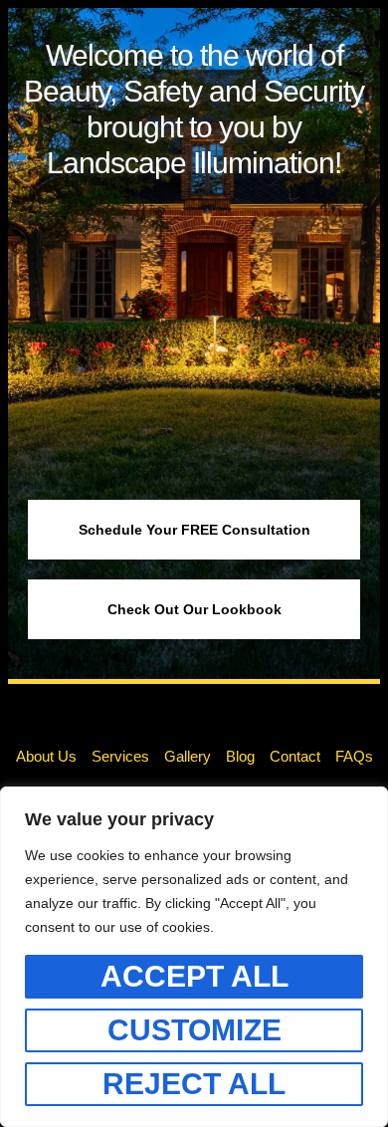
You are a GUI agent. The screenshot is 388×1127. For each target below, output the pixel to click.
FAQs (354, 756)
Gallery (187, 756)
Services (120, 756)
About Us (46, 756)
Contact (295, 756)
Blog (240, 756)
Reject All (194, 1083)
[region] (194, 957)
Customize (194, 1030)
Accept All (194, 976)
